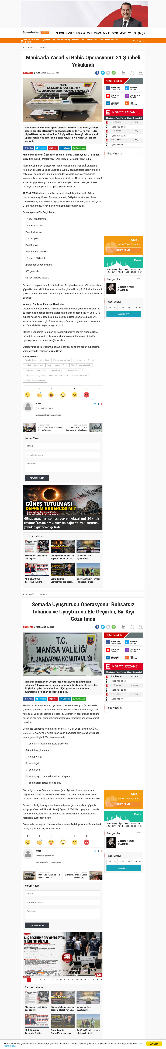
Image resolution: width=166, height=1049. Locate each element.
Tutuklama (29, 370)
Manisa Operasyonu (61, 360)
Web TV (38, 40)
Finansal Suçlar (56, 370)
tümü (139, 278)
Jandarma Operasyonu (34, 365)
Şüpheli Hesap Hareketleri (35, 381)
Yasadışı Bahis (30, 360)
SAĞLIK (106, 33)
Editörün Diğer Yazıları (45, 408)
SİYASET (97, 33)
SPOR (89, 33)
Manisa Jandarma (79, 376)
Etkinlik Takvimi (111, 40)
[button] (138, 153)
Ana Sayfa (30, 47)
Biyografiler (26, 42)
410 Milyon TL (79, 360)
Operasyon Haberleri (74, 370)
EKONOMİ (80, 33)
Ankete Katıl (124, 250)
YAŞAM (123, 33)
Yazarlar (48, 40)
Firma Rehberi (87, 40)
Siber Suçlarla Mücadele (81, 365)
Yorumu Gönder (37, 478)
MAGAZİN (70, 33)
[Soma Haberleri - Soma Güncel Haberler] (36, 32)
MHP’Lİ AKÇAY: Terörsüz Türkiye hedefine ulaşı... (33, 582)
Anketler (59, 40)
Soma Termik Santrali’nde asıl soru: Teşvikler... (61, 582)
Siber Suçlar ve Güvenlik (58, 376)
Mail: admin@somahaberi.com (48, 415)
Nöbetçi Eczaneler (71, 40)
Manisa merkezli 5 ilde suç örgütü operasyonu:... (36, 558)
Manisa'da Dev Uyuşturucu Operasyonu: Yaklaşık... (88, 558)
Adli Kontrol (41, 370)
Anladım (154, 1043)
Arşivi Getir (123, 314)
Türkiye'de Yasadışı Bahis (35, 376)
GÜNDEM (60, 33)
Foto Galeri (28, 40)
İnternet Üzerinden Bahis (57, 365)
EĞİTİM (115, 33)
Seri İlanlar (98, 40)
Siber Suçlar (45, 360)
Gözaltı (91, 360)
